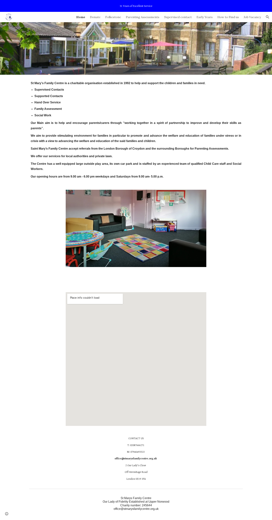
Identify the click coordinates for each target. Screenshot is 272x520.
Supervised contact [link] (178, 17)
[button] (267, 17)
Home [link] (80, 17)
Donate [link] (95, 17)
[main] (136, 130)
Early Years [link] (205, 17)
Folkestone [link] (113, 17)
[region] (136, 6)
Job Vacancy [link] (252, 17)
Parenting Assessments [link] (142, 17)
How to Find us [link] (228, 17)
